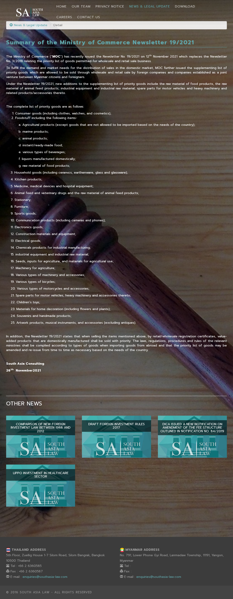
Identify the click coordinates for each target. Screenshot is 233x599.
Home (61, 6)
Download (185, 6)
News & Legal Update (149, 6)
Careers (64, 17)
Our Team (81, 6)
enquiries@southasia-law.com (45, 576)
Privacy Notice (110, 6)
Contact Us (88, 17)
